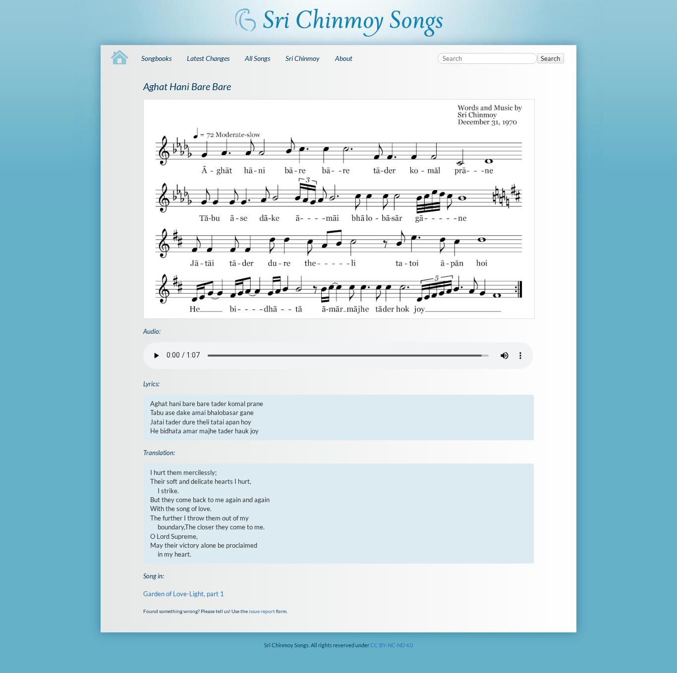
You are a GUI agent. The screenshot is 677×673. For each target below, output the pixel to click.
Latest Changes (208, 58)
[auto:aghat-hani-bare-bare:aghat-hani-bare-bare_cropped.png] (338, 209)
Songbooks (156, 58)
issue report (262, 611)
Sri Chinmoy (302, 58)
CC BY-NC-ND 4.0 (391, 645)
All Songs (257, 58)
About (343, 58)
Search (550, 58)
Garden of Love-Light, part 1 (183, 594)
